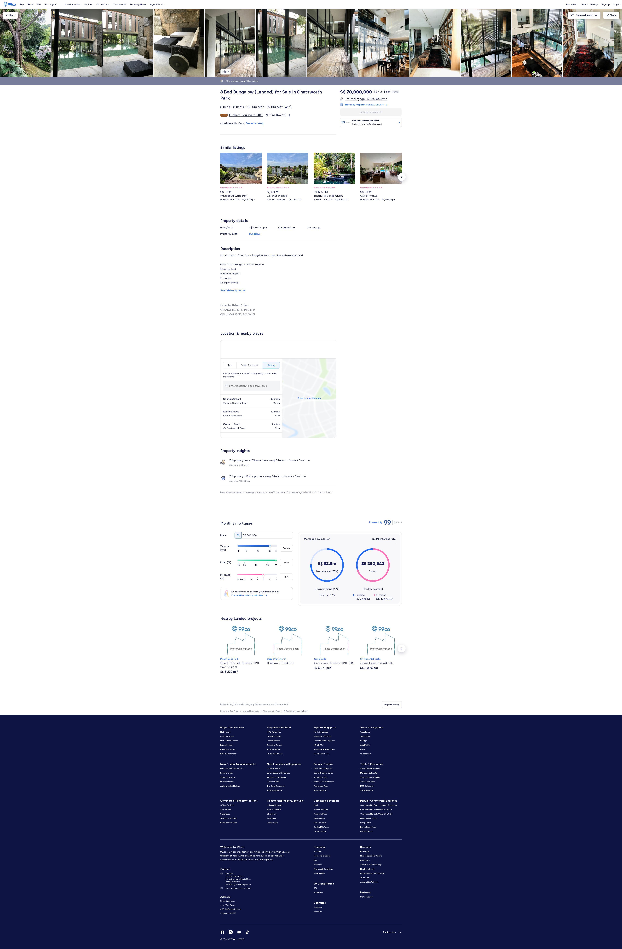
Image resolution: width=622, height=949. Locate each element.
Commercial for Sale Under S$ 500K (376, 814)
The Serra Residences (276, 786)
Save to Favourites (586, 15)
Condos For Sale (227, 736)
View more (319, 790)
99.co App (364, 878)
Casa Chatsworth (276, 659)
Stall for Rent (225, 809)
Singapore (318, 907)
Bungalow (254, 233)
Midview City (319, 818)
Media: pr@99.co (232, 882)
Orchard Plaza (366, 831)
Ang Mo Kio (365, 745)
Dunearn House (227, 782)
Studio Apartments (228, 754)
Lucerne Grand (226, 773)
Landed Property (250, 711)
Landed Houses (226, 745)
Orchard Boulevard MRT (246, 115)
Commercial (119, 4)
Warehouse (271, 818)
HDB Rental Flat (274, 732)
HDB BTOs (318, 745)
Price (223, 535)
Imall (316, 805)
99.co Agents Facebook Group (238, 888)
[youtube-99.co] (239, 932)
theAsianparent (366, 897)
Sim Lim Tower (320, 823)
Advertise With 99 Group (370, 864)
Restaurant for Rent (228, 823)
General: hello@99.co (234, 876)
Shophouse (225, 814)
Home (223, 711)
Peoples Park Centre (368, 818)
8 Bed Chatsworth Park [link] (296, 711)
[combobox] (251, 386)
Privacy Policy (319, 873)
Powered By (375, 522)
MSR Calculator (367, 786)
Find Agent (51, 4)
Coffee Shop (272, 823)
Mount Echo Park (229, 659)
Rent (30, 4)
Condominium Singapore (324, 741)
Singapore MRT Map (322, 736)
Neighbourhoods (367, 869)
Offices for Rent (227, 805)
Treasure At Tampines (323, 768)
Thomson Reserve (227, 777)
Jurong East (365, 736)
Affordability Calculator (370, 768)
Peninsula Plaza (320, 814)
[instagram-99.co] (231, 932)
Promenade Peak (321, 786)
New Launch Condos (229, 741)
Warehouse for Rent (228, 818)
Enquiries (229, 873)
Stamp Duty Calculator (370, 777)
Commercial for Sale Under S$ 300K (376, 809)
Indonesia (318, 911)
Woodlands (365, 732)
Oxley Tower (365, 823)
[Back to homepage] (9, 4)
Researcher (365, 851)
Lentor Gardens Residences (231, 768)
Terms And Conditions (323, 869)
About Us (318, 851)
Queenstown (365, 754)
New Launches (73, 4)
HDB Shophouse (274, 809)
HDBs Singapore (321, 732)
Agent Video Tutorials (369, 882)
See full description (231, 290)
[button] (402, 177)
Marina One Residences (324, 782)
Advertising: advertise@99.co (238, 884)
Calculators (102, 4)
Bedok (363, 749)
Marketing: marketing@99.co (238, 879)
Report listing (391, 704)
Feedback (318, 864)
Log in (617, 4)
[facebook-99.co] (222, 932)
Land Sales (364, 860)
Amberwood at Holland (230, 786)
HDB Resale (225, 732)
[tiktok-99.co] (247, 932)
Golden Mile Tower (321, 827)
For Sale (234, 711)
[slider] (270, 546)
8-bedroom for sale (286, 460)
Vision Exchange (321, 809)
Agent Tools (157, 4)
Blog (315, 860)
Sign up (606, 4)
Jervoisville (320, 659)
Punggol (363, 741)
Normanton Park (321, 777)
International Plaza (368, 827)
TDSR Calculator (367, 782)
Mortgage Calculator (369, 773)
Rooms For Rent (273, 749)
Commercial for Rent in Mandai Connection (378, 805)
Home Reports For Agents (371, 856)
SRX (315, 888)
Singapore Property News (324, 749)
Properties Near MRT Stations (372, 873)
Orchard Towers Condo (323, 773)
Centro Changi (320, 831)
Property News (138, 4)
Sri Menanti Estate (370, 659)
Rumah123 (318, 892)
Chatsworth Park (271, 711)
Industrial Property (274, 805)
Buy (22, 4)
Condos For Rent (274, 736)
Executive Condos (228, 749)
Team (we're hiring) (322, 856)
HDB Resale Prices (321, 754)
